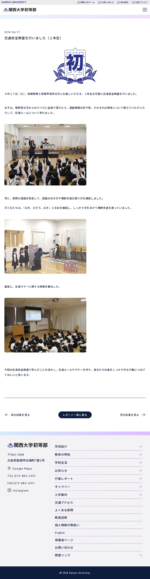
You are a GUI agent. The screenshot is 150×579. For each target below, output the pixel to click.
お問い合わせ (107, 2)
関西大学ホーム (87, 2)
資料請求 (124, 2)
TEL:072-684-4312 (21, 475)
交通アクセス (141, 2)
